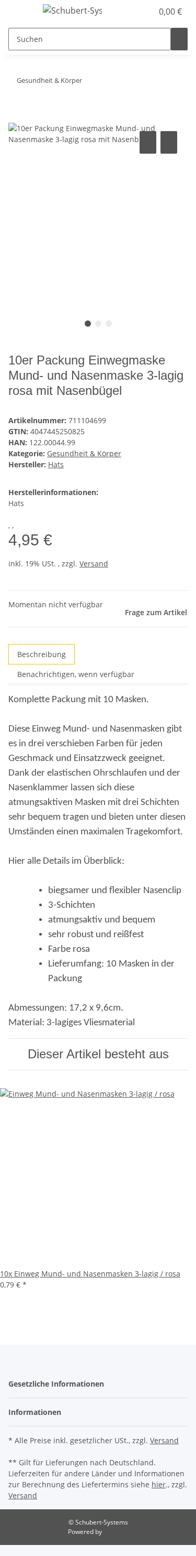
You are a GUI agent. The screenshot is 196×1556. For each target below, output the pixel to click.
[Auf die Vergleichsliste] (148, 142)
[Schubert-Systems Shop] (72, 10)
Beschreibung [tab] (41, 654)
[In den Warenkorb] (16, 117)
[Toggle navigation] (21, 12)
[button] (133, 11)
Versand (93, 563)
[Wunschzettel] (145, 11)
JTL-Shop (116, 1531)
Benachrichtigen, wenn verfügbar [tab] (75, 674)
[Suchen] (179, 39)
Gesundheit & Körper (84, 453)
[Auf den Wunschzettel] (168, 142)
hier (159, 1484)
